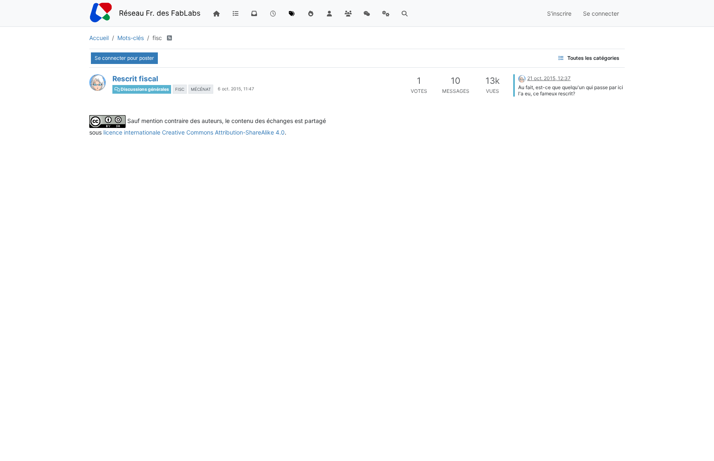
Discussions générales (144, 89)
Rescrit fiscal (135, 78)
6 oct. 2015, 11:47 (236, 89)
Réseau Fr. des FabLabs (159, 13)
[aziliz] (97, 82)
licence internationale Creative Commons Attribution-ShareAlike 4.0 (194, 132)
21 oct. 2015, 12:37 (549, 78)
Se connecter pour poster (124, 58)
